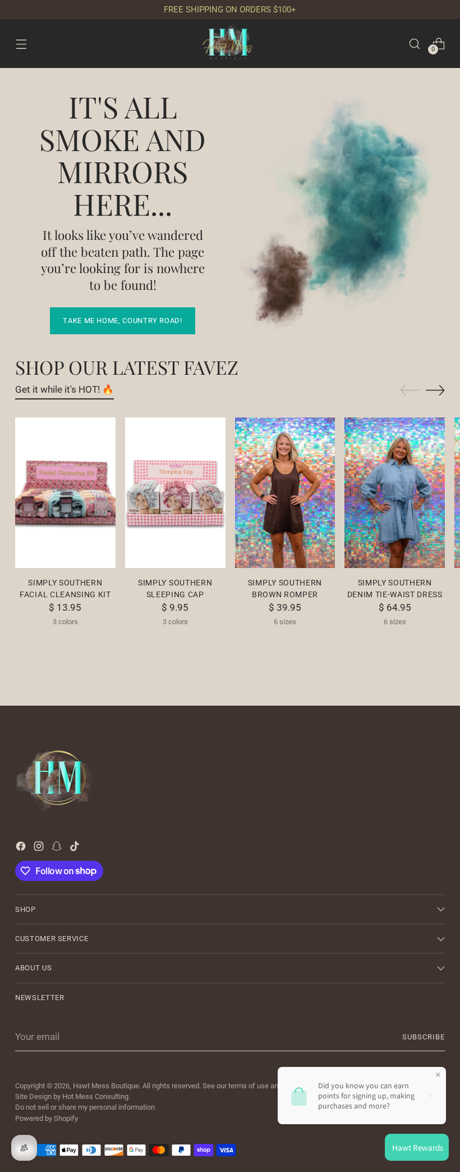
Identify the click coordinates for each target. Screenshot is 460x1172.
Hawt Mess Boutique (106, 1086)
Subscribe (423, 1037)
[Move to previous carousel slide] (409, 390)
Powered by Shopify (46, 1118)
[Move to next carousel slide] (435, 389)
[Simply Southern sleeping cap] (175, 492)
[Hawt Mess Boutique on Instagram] (40, 848)
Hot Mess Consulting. (96, 1096)
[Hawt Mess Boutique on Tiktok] (75, 848)
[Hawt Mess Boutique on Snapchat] (58, 848)
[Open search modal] (414, 43)
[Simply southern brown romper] (285, 492)
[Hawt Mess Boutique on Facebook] (22, 848)
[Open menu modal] (21, 43)
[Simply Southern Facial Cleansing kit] (65, 492)
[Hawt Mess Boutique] (230, 43)
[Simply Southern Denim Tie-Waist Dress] (394, 492)
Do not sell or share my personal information (85, 1107)
